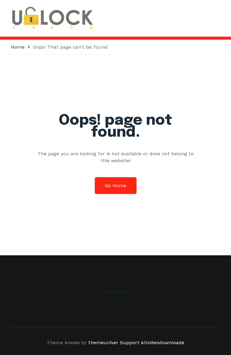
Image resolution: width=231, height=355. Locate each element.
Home (18, 47)
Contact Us (115, 291)
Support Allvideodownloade (152, 342)
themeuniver (103, 342)
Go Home (115, 185)
